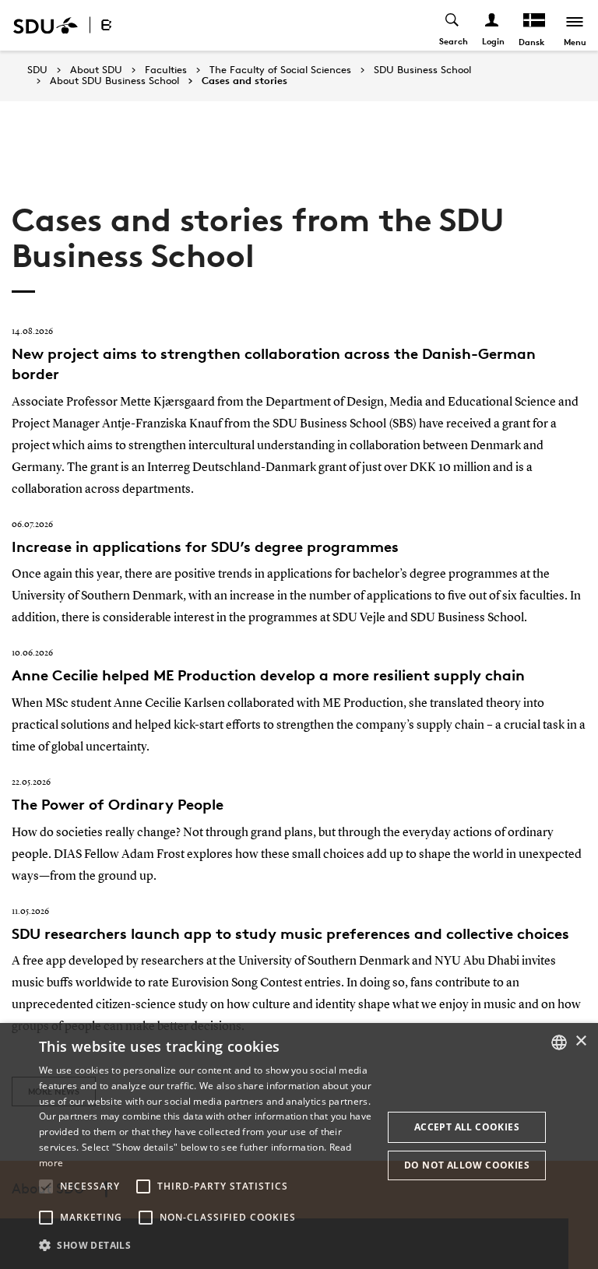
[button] (46, 1186)
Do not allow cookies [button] (466, 1165)
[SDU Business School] (123, 25)
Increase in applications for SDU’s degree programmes (205, 546)
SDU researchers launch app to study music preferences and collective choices (290, 933)
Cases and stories (244, 81)
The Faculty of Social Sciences (280, 70)
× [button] (580, 1041)
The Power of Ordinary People (117, 804)
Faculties (166, 70)
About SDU (96, 70)
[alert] (299, 1146)
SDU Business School (422, 70)
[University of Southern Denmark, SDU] (45, 25)
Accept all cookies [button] (466, 1127)
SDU (37, 70)
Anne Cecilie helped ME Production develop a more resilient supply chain (268, 675)
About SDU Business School (114, 81)
